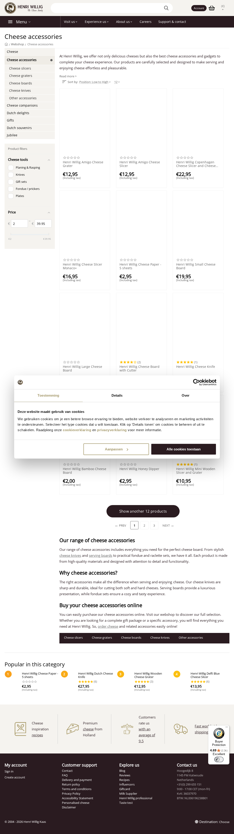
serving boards (100, 555)
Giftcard (124, 789)
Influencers (126, 784)
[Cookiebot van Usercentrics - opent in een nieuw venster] (196, 382)
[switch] (218, 759)
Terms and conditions (76, 789)
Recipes (124, 780)
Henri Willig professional (135, 798)
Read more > (68, 76)
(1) (195, 362)
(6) (95, 681)
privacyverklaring (112, 430)
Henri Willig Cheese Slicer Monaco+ (82, 266)
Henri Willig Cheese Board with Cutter (140, 368)
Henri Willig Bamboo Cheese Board (84, 470)
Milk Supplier (128, 793)
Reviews (124, 775)
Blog (122, 771)
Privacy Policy (71, 793)
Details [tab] (117, 395)
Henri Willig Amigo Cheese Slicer (140, 164)
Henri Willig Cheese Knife (195, 367)
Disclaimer (69, 807)
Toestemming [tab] (48, 395)
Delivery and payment (77, 780)
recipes (37, 735)
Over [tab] (185, 395)
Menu (21, 22)
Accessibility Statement (77, 798)
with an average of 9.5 (147, 735)
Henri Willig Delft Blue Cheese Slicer (205, 675)
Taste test (126, 803)
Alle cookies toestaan (184, 449)
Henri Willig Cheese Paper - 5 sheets (140, 266)
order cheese (108, 626)
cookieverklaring (77, 430)
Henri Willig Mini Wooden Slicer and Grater (195, 470)
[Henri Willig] (6, 44)
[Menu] (226, 728)
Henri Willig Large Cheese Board (82, 368)
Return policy (71, 784)
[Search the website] (167, 8)
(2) (139, 362)
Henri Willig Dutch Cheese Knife (95, 675)
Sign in (9, 771)
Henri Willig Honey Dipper (139, 469)
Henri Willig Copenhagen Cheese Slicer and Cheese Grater (196, 164)
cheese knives (70, 555)
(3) (151, 681)
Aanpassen (114, 449)
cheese (88, 729)
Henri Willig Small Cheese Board (195, 266)
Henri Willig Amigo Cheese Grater (83, 164)
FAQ (65, 775)
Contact (67, 771)
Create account (15, 777)
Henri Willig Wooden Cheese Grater (148, 675)
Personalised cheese (75, 803)
